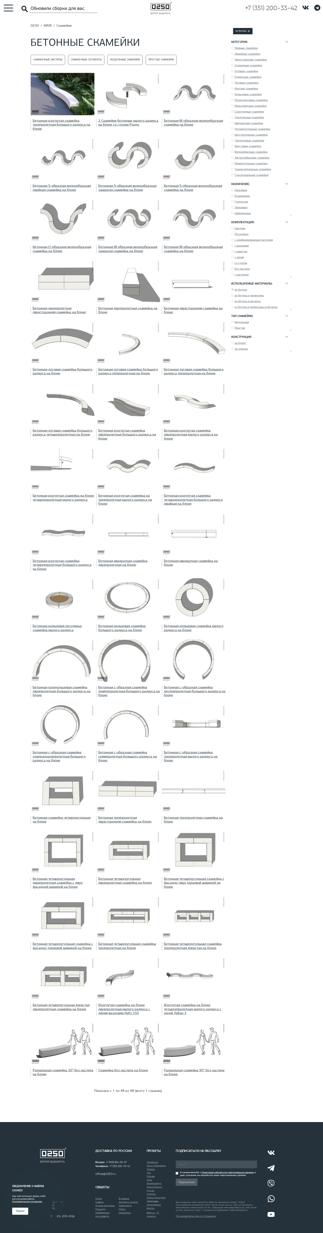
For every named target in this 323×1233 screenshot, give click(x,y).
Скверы (99, 1202)
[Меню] (6, 8)
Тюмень (151, 1169)
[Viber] (271, 1183)
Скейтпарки (125, 1205)
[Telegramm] (317, 8)
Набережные (102, 1212)
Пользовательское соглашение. (27, 1202)
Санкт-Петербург (156, 1165)
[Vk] (271, 1153)
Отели (122, 1209)
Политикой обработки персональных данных (228, 1172)
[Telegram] (271, 1168)
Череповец (153, 1201)
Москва (151, 1176)
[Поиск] (25, 9)
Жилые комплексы (105, 1205)
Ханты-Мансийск (156, 1197)
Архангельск (154, 1204)
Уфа (149, 1172)
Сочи (149, 1180)
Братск (151, 1208)
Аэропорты (125, 1212)
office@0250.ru (105, 1174)
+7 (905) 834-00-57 (116, 1162)
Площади (100, 1209)
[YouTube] (271, 1214)
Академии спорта (128, 1202)
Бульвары (124, 1198)
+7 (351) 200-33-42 (119, 1166)
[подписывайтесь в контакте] (305, 8)
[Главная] (161, 8)
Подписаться (187, 1182)
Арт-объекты (102, 1216)
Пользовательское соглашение (196, 1216)
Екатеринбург (154, 1183)
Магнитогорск (154, 1187)
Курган (151, 1190)
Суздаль (151, 1194)
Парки (98, 1198)
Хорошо (20, 1211)
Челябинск (153, 1162)
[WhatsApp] (271, 1199)
